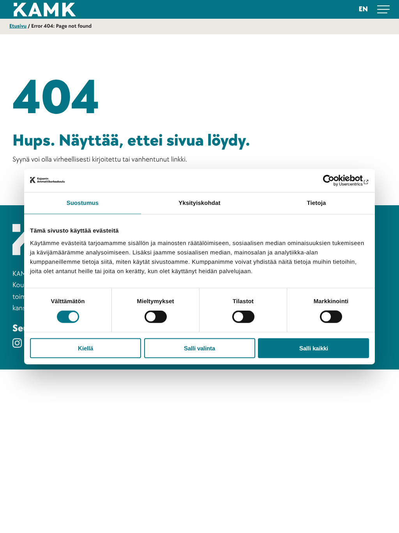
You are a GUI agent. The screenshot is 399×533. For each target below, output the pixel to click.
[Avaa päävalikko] (383, 9)
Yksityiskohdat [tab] (199, 203)
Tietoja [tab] (316, 203)
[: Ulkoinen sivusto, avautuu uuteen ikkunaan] (335, 181)
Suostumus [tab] (83, 203)
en (363, 9)
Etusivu (17, 26)
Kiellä (85, 348)
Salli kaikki (313, 348)
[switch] (156, 317)
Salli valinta (199, 348)
